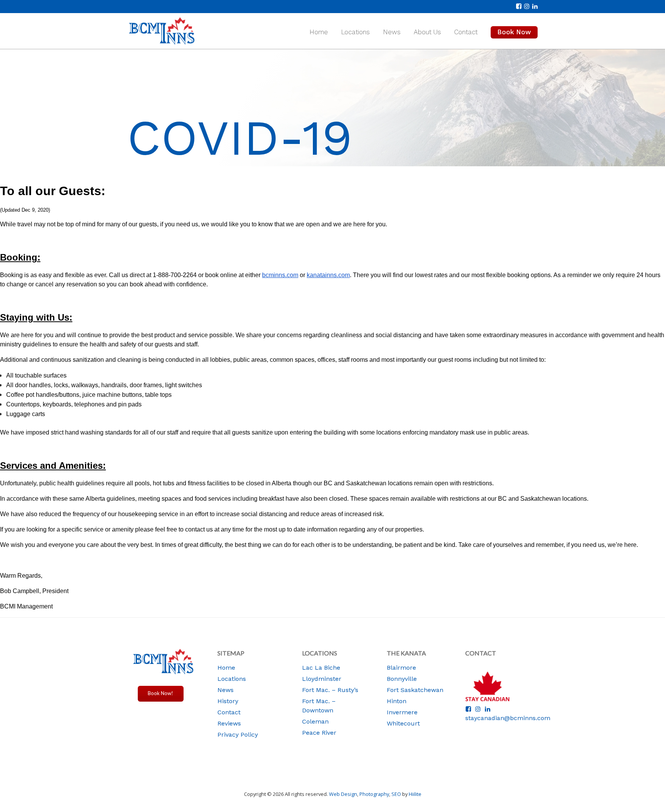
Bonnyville (402, 678)
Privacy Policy (237, 734)
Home (318, 32)
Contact (466, 32)
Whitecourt (403, 723)
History (227, 701)
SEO (396, 794)
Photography (374, 794)
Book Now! (160, 693)
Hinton (396, 701)
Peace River (319, 732)
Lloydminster (321, 678)
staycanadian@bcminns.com (507, 718)
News (392, 32)
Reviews (229, 723)
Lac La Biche (321, 667)
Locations (355, 32)
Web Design (343, 794)
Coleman (315, 721)
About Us (427, 32)
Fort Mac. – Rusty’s (330, 690)
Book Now (514, 32)
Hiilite (415, 794)
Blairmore (401, 667)
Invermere (402, 712)
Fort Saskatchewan (415, 690)
